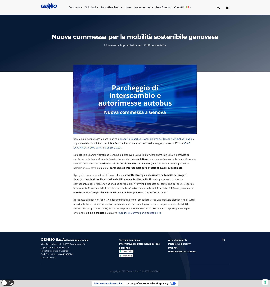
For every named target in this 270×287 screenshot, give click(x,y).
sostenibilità (159, 45)
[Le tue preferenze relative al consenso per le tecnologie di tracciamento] (265, 282)
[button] (7, 283)
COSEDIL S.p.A (113, 147)
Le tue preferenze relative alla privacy (147, 283)
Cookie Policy (127, 256)
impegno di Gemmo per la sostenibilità (139, 212)
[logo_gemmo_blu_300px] (49, 4)
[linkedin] (227, 7)
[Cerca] (218, 7)
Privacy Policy (127, 251)
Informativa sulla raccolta (108, 283)
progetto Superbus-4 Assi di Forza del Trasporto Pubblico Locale (156, 138)
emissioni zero (135, 45)
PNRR (147, 45)
